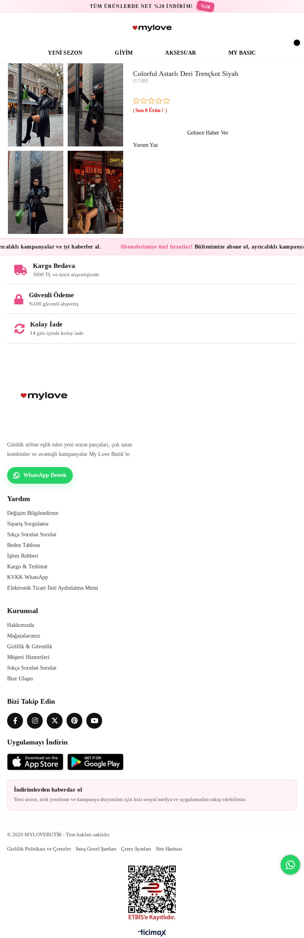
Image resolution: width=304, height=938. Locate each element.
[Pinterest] (74, 721)
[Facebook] (15, 721)
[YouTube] (94, 721)
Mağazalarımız (23, 636)
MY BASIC (242, 53)
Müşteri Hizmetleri (28, 657)
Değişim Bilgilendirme (32, 513)
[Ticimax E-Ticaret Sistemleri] (152, 935)
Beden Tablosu (23, 545)
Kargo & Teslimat (27, 567)
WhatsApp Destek (44, 475)
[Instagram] (35, 721)
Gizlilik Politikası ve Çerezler (39, 849)
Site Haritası (169, 849)
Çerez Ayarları (136, 849)
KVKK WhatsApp (27, 577)
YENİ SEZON (65, 53)
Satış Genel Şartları (96, 849)
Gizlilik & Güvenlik (29, 646)
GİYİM (124, 53)
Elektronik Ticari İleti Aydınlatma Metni (52, 588)
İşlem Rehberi (22, 556)
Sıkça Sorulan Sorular (32, 534)
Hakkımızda (20, 625)
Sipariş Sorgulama (27, 524)
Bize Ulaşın (20, 679)
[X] (55, 721)
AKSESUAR (180, 53)
